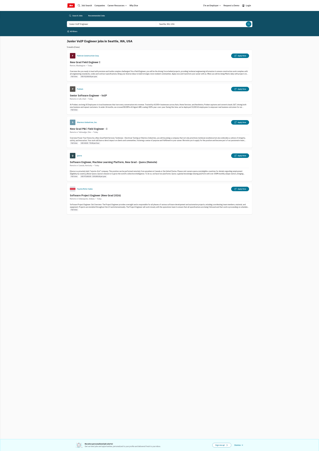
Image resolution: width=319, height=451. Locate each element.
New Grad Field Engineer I (85, 62)
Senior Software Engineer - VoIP (88, 95)
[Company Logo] (72, 55)
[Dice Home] (71, 5)
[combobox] (108, 24)
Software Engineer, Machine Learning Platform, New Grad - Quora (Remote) (113, 162)
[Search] (248, 24)
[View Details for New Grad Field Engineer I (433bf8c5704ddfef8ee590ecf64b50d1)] (159, 65)
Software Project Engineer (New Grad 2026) (95, 195)
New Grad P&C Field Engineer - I (88, 128)
